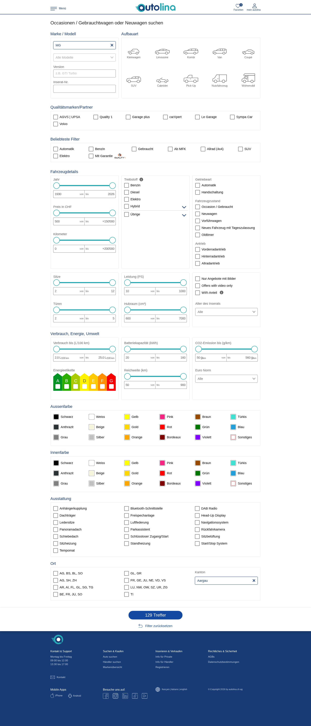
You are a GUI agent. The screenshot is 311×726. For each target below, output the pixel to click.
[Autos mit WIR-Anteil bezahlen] (221, 292)
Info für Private (164, 656)
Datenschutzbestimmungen (223, 661)
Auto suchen (110, 656)
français (166, 689)
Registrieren (162, 667)
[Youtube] (115, 696)
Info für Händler (164, 661)
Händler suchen (112, 661)
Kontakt (61, 677)
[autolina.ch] (155, 7)
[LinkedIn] (125, 696)
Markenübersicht (112, 667)
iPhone (58, 695)
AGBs (211, 656)
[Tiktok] (135, 696)
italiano (174, 689)
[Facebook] (106, 696)
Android (77, 695)
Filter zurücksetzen (158, 626)
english (183, 689)
